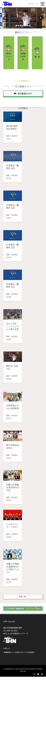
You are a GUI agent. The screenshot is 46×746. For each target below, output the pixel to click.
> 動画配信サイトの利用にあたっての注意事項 (18, 652)
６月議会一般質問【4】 (12, 167)
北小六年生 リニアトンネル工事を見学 (12, 326)
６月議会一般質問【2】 (12, 246)
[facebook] (34, 674)
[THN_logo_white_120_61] (9, 637)
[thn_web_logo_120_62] (7, 2)
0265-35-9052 (12, 630)
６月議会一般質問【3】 (12, 206)
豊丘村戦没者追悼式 (12, 446)
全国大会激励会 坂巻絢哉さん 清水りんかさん (12, 568)
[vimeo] (42, 674)
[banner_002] (23, 607)
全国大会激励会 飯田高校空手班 (12, 487)
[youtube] (38, 674)
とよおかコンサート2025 (12, 525)
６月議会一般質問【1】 (12, 285)
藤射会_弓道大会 (12, 367)
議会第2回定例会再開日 (12, 127)
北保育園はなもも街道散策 (12, 407)
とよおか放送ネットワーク (18, 633)
